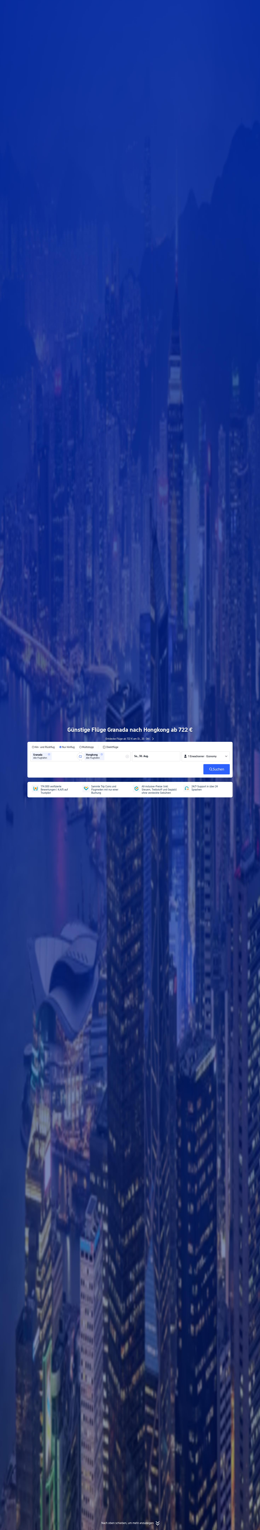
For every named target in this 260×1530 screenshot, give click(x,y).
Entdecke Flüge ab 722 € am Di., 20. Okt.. (128, 738)
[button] (225, 6)
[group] (55, 756)
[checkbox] (110, 747)
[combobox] (53, 756)
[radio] (43, 747)
